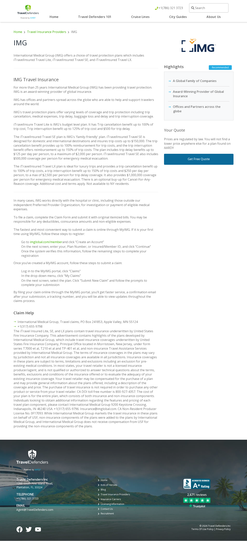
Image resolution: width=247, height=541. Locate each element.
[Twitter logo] (29, 528)
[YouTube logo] (38, 528)
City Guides (178, 17)
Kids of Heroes (109, 485)
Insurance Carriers (111, 499)
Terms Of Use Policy (202, 529)
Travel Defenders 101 (94, 17)
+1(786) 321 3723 (170, 8)
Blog (103, 489)
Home (54, 17)
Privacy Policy (223, 529)
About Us (213, 17)
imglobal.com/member (46, 242)
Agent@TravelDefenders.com (34, 509)
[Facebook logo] (19, 528)
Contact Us (107, 509)
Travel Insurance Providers (46, 32)
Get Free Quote (199, 159)
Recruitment (107, 513)
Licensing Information (112, 504)
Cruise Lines (140, 17)
